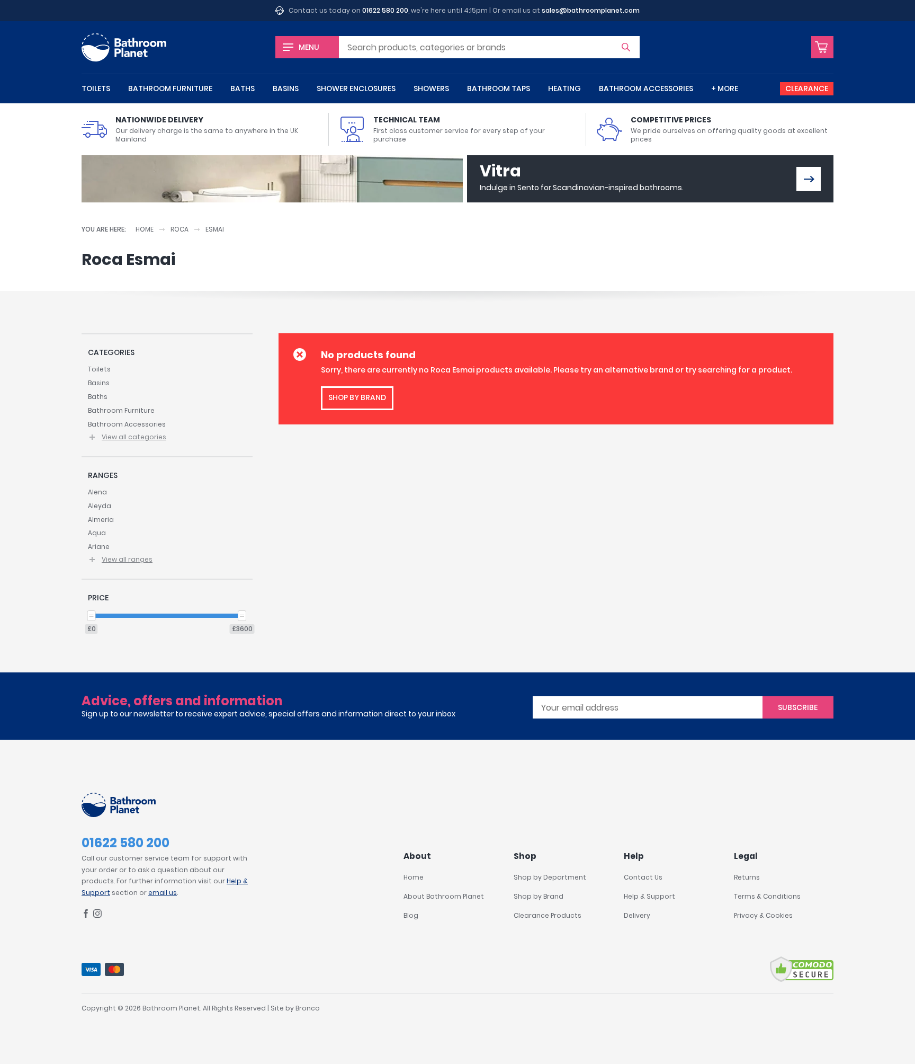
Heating (564, 88)
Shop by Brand (538, 896)
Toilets (96, 88)
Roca (180, 229)
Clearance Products (547, 915)
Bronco (307, 1008)
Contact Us (643, 877)
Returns (747, 877)
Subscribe (798, 707)
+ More (724, 88)
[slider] (91, 615)
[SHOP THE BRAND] (808, 179)
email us (162, 892)
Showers (431, 88)
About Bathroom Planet (443, 896)
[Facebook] (86, 915)
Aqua (97, 532)
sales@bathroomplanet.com (591, 10)
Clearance (806, 88)
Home (145, 229)
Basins (286, 88)
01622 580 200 (385, 10)
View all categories (134, 436)
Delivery (637, 915)
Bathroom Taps (498, 88)
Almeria (101, 519)
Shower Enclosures (356, 88)
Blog (410, 915)
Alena (97, 491)
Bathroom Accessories (646, 88)
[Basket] (822, 47)
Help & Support (649, 896)
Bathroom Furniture (170, 88)
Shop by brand (357, 397)
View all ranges (127, 559)
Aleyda (99, 505)
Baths (242, 88)
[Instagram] (97, 915)
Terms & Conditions (767, 896)
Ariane (99, 546)
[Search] (626, 47)
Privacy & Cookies (763, 915)
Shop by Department (550, 877)
